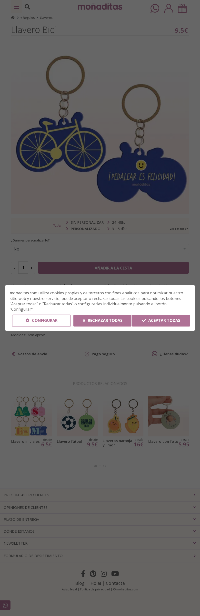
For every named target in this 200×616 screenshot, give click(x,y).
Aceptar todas (163, 320)
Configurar (44, 320)
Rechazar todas (104, 320)
